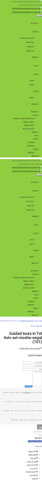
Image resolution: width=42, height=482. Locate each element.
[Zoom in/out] (35, 431)
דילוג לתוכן (38, 438)
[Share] (39, 431)
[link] (27, 8)
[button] (35, 441)
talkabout (27, 392)
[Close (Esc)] (41, 431)
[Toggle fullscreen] (37, 431)
